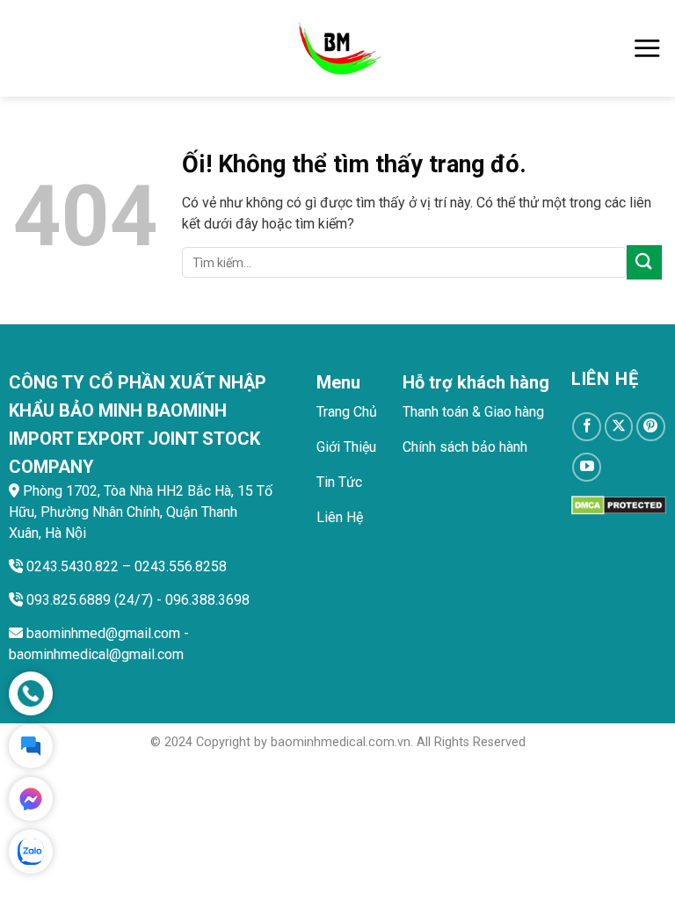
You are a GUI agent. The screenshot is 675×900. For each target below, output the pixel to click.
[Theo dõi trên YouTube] (586, 467)
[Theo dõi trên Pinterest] (650, 426)
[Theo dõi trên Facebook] (586, 426)
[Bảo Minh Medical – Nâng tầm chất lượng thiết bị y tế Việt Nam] (338, 48)
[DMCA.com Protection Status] (618, 504)
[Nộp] (644, 262)
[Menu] (647, 48)
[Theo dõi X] (619, 426)
